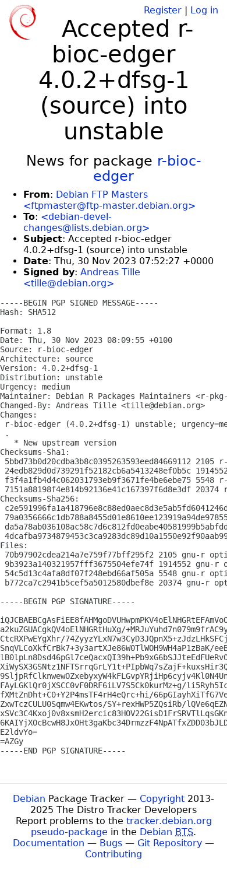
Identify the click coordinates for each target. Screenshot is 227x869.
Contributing (113, 854)
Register (163, 10)
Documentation (48, 843)
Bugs (111, 843)
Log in (204, 10)
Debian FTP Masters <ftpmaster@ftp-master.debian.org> (109, 200)
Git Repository (169, 843)
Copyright (162, 798)
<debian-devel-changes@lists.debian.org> (86, 222)
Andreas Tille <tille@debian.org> (81, 278)
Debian (29, 798)
